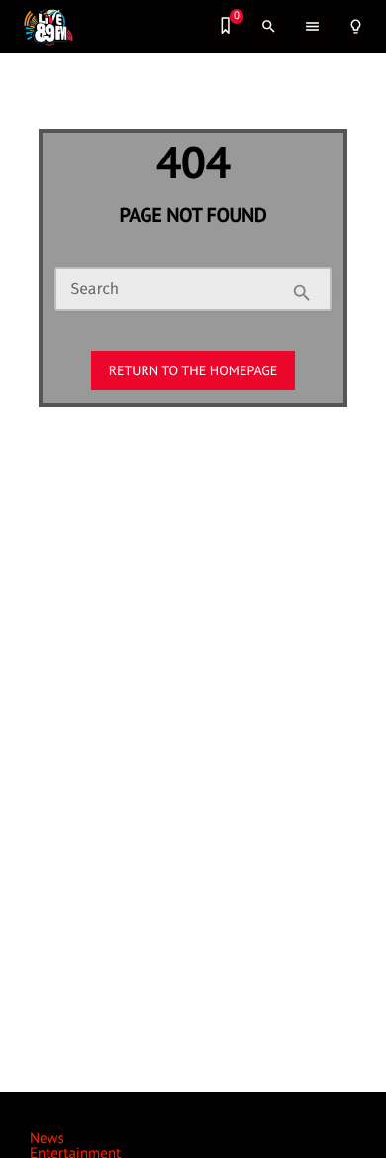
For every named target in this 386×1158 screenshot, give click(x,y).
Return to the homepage (193, 370)
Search (94, 290)
